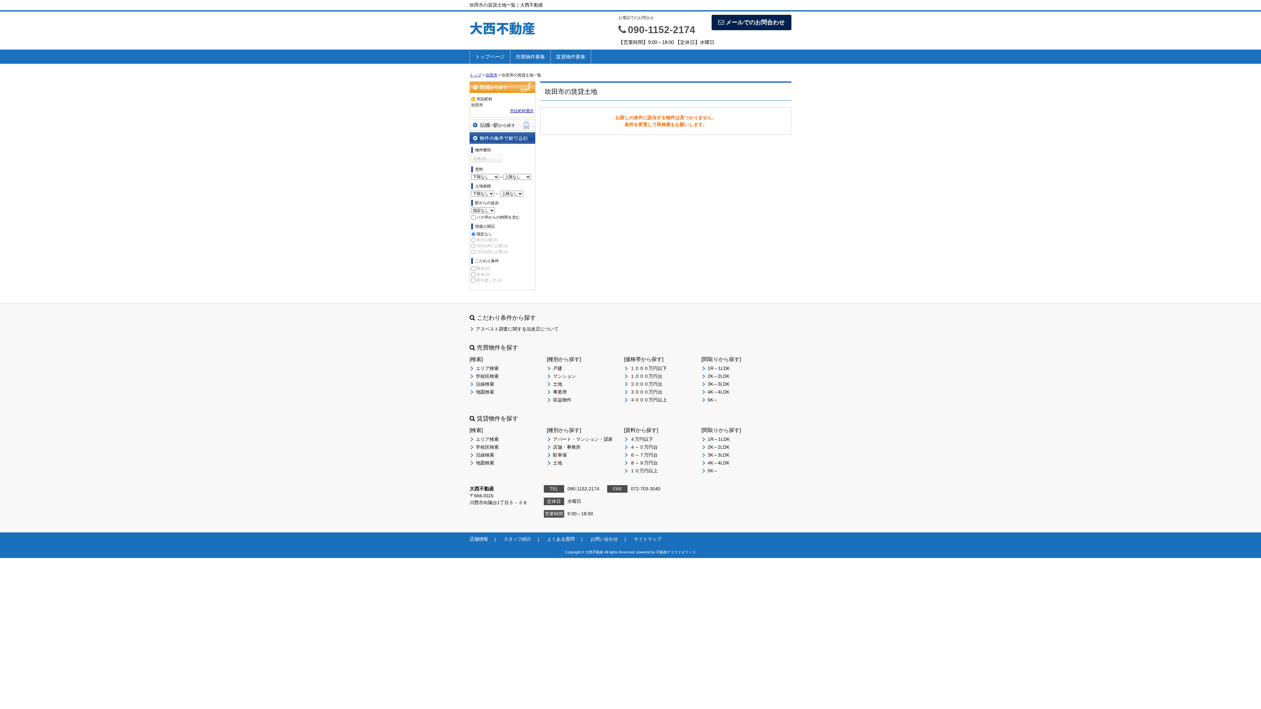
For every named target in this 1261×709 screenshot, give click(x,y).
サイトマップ (647, 539)
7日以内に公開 (492, 251)
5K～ (713, 399)
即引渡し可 (489, 280)
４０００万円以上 (648, 399)
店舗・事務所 (567, 447)
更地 (483, 274)
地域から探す (502, 87)
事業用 (560, 392)
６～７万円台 (644, 455)
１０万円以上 (644, 470)
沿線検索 (485, 384)
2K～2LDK (718, 376)
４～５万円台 (644, 447)
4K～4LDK (718, 392)
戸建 (557, 368)
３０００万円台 (646, 392)
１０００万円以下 (648, 368)
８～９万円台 (644, 462)
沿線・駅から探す (502, 125)
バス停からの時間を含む (498, 217)
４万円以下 (641, 439)
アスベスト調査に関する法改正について (517, 329)
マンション (564, 376)
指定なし (484, 234)
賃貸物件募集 (571, 56)
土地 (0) (479, 158)
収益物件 (562, 399)
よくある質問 (561, 539)
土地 (557, 384)
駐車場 (560, 455)
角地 (483, 268)
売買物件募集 (530, 56)
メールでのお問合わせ (755, 22)
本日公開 (487, 240)
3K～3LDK (718, 384)
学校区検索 (487, 376)
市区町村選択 (522, 111)
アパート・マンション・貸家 (583, 439)
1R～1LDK (719, 368)
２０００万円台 (646, 384)
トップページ (490, 56)
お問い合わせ (604, 539)
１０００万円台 (646, 376)
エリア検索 (487, 368)
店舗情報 (479, 539)
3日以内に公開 (492, 246)
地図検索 (485, 392)
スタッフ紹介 (517, 539)
